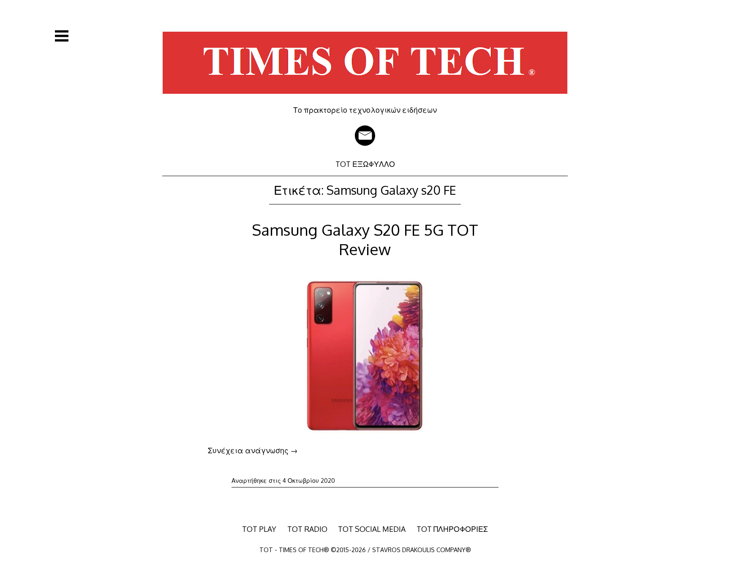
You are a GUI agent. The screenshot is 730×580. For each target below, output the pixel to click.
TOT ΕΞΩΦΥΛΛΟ (365, 164)
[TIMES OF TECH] (365, 99)
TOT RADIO (307, 529)
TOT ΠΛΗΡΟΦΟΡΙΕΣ (452, 529)
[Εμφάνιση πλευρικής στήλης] (61, 36)
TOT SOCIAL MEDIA (372, 529)
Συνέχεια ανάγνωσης (253, 450)
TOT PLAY (259, 529)
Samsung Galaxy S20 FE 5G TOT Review (365, 239)
